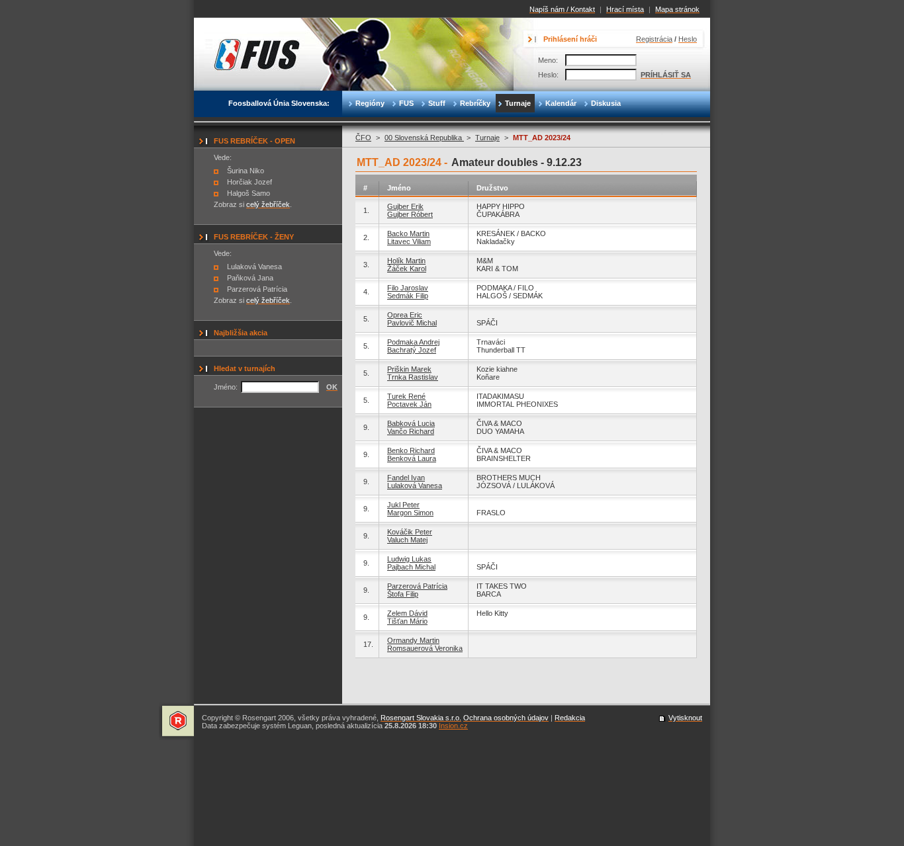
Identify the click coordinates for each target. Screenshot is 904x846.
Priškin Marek (409, 369)
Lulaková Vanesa (414, 485)
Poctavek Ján (409, 404)
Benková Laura (411, 458)
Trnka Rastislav (412, 377)
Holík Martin (406, 261)
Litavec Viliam (409, 241)
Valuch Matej (407, 540)
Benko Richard (411, 450)
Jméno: (226, 387)
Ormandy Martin (413, 640)
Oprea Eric (404, 315)
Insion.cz (453, 726)
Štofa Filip (402, 594)
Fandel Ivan (406, 478)
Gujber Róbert (410, 214)
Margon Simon (410, 513)
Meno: (548, 60)
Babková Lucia (411, 423)
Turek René (406, 396)
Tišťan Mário (407, 621)
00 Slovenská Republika (424, 138)
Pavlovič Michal (412, 323)
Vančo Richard (410, 431)
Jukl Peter (403, 505)
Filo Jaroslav (407, 288)
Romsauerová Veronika (425, 648)
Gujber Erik (405, 206)
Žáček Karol (406, 269)
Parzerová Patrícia (417, 586)
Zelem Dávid (407, 613)
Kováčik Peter (409, 532)
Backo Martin (408, 233)
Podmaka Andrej (413, 342)
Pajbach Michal (411, 567)
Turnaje (487, 138)
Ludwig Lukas (409, 559)
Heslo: (548, 75)
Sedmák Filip (407, 296)
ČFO (363, 138)
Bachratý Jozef (411, 350)
